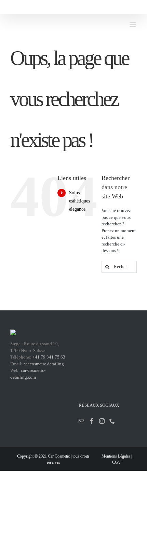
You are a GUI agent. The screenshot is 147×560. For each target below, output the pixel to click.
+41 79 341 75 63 (48, 357)
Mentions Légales (116, 456)
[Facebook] (91, 421)
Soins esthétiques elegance (79, 201)
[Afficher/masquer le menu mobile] (133, 24)
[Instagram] (102, 421)
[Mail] (81, 421)
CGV (116, 462)
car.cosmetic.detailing (44, 363)
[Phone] (112, 421)
